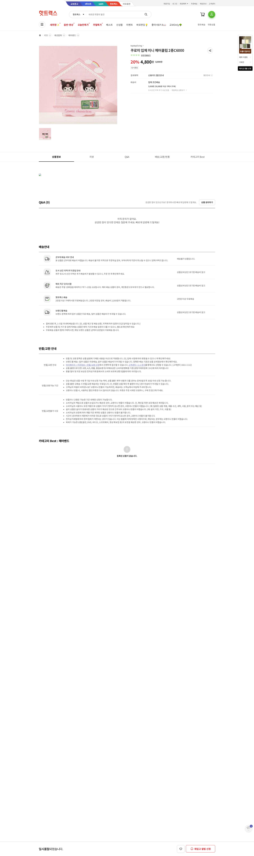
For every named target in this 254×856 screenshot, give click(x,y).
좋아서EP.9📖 (159, 24)
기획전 (241, 62)
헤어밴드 (72, 35)
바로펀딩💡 (142, 24)
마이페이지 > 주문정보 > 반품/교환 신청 (82, 364)
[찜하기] (181, 849)
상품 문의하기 (207, 202)
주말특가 (97, 24)
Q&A (127, 156)
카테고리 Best (197, 156)
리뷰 (92, 156)
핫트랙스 (76, 14)
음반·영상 (68, 24)
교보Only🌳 (175, 24)
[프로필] (211, 14)
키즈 (46, 35)
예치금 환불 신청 (245, 68)
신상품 (119, 24)
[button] (210, 50)
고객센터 (212, 3)
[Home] (40, 35)
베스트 (109, 24)
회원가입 (167, 3)
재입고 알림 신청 (202, 849)
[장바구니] (202, 14)
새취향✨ (54, 24)
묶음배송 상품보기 (178, 90)
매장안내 (203, 3)
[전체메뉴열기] (42, 24)
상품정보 (56, 156)
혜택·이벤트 (243, 57)
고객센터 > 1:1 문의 (136, 364)
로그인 (174, 3)
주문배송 (194, 3)
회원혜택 (183, 3)
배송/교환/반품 (162, 156)
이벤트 (129, 24)
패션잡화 (58, 35)
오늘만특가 (83, 24)
